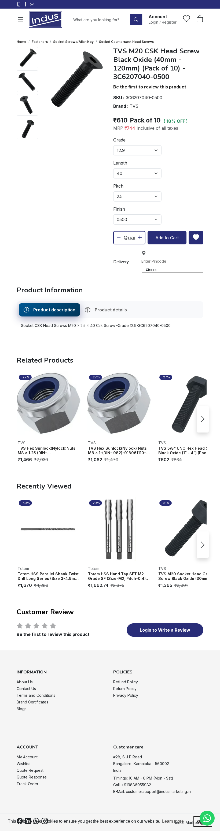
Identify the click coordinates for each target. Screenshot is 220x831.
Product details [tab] (111, 309)
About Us (25, 682)
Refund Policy (125, 682)
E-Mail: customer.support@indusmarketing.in (152, 791)
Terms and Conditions (36, 695)
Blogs (22, 708)
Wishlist (23, 763)
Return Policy (125, 688)
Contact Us (26, 688)
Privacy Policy (125, 695)
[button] (163, 19)
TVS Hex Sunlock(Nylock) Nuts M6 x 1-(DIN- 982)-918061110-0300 (117, 450)
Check (151, 270)
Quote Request (30, 770)
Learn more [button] (173, 821)
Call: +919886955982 (132, 784)
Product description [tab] (54, 309)
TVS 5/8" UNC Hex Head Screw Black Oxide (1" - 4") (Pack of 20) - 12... (188, 450)
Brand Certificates (32, 702)
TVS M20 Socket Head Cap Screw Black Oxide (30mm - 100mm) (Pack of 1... (184, 576)
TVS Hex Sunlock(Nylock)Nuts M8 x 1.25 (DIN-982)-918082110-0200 (46, 450)
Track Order (27, 783)
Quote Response (32, 777)
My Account (27, 757)
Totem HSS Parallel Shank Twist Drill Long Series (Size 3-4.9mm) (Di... (48, 576)
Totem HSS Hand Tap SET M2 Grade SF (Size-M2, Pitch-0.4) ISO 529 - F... (117, 576)
